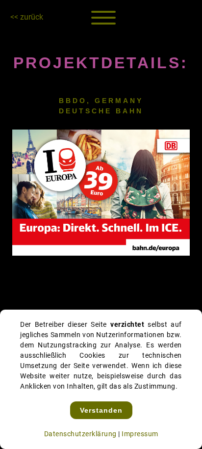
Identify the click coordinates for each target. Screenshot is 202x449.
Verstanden (101, 410)
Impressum (140, 434)
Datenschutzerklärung (80, 434)
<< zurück (26, 17)
